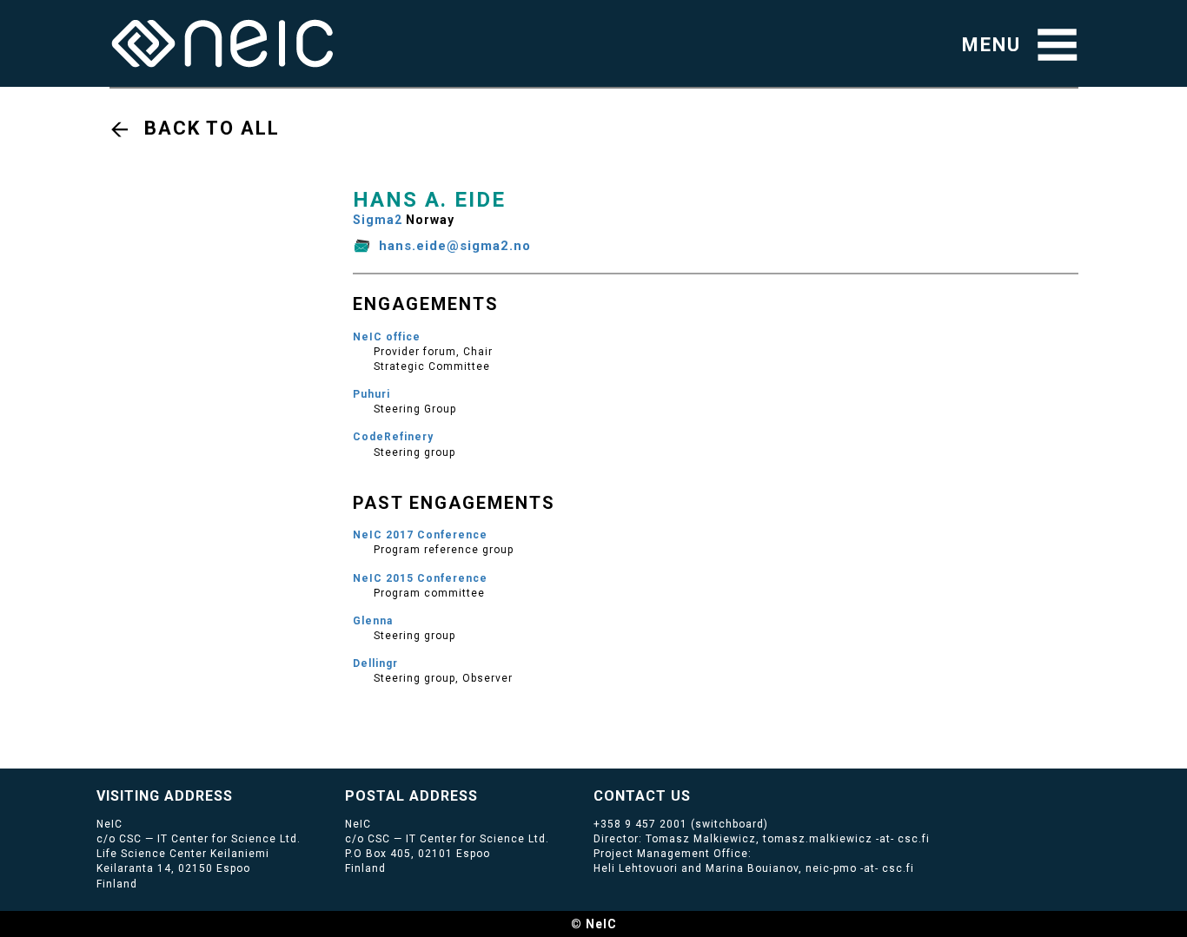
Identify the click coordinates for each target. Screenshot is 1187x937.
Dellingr (375, 663)
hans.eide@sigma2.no (455, 246)
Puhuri (371, 394)
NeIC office (387, 337)
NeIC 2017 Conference (420, 535)
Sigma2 (377, 220)
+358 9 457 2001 (640, 824)
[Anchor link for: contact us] (698, 795)
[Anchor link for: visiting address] (240, 795)
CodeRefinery (393, 437)
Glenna (373, 621)
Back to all (212, 128)
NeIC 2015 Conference (420, 578)
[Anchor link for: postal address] (485, 795)
